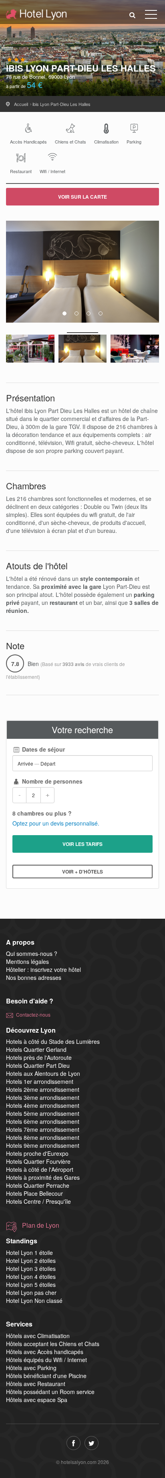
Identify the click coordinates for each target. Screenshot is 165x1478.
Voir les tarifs (82, 844)
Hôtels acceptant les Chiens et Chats (52, 1344)
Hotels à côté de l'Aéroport (39, 1169)
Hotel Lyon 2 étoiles (31, 1261)
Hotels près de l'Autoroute (39, 1057)
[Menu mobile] (151, 16)
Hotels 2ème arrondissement (42, 1089)
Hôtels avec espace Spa (36, 1400)
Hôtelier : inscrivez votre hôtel (43, 969)
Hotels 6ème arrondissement (42, 1121)
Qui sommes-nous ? (31, 953)
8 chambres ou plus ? (42, 813)
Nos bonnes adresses (33, 977)
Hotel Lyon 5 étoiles (31, 1285)
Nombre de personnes (51, 781)
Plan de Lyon (40, 1225)
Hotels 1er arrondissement (39, 1081)
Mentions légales (27, 961)
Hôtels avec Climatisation (38, 1336)
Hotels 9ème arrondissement (42, 1145)
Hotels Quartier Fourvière (38, 1161)
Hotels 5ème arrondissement (42, 1113)
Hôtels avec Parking (31, 1368)
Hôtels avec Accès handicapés (44, 1352)
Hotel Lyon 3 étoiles (31, 1269)
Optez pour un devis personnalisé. (55, 823)
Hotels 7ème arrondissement (42, 1129)
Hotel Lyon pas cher (31, 1292)
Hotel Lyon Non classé (34, 1300)
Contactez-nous (33, 1014)
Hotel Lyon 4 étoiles (31, 1277)
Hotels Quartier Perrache (37, 1185)
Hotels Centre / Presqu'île (38, 1201)
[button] (132, 14)
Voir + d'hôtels (82, 871)
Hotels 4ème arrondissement (42, 1105)
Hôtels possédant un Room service (50, 1392)
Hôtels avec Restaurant (35, 1384)
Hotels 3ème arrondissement (42, 1097)
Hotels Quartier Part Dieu (38, 1065)
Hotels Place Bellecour (34, 1193)
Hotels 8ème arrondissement (42, 1137)
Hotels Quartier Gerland (36, 1049)
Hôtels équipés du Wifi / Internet (46, 1360)
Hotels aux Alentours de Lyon (43, 1073)
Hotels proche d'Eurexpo (37, 1153)
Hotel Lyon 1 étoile (29, 1253)
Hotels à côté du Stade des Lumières (53, 1041)
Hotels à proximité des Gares (43, 1177)
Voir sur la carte (82, 196)
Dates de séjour (42, 749)
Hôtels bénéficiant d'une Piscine (46, 1376)
